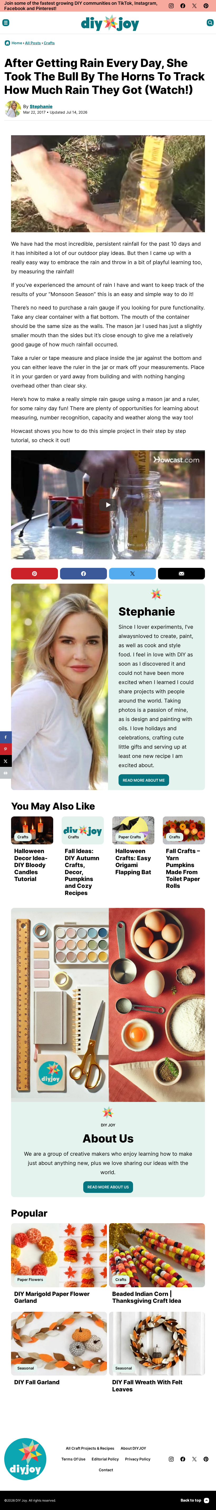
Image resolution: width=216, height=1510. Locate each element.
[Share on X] (6, 761)
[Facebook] (183, 6)
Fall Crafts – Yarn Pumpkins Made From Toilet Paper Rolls (183, 868)
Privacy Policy (137, 1459)
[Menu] (6, 22)
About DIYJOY (133, 1448)
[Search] (210, 22)
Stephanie (41, 106)
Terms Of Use (73, 1459)
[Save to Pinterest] (6, 749)
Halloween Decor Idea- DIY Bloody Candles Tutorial (30, 865)
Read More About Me (144, 780)
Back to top (191, 1500)
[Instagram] (171, 6)
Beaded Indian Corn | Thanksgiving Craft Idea (146, 1297)
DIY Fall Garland (37, 1382)
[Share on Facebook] (6, 737)
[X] (194, 6)
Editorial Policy (105, 1459)
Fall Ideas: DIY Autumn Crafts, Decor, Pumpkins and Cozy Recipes (82, 872)
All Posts (33, 43)
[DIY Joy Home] (110, 22)
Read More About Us (108, 1187)
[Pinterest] (206, 6)
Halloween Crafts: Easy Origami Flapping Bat (133, 861)
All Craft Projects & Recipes (90, 1448)
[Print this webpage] (6, 773)
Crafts (49, 43)
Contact (106, 1470)
